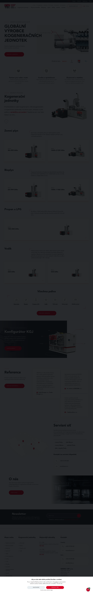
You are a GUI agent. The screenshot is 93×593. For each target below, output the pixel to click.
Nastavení (36, 587)
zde (51, 590)
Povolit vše (55, 587)
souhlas (56, 582)
